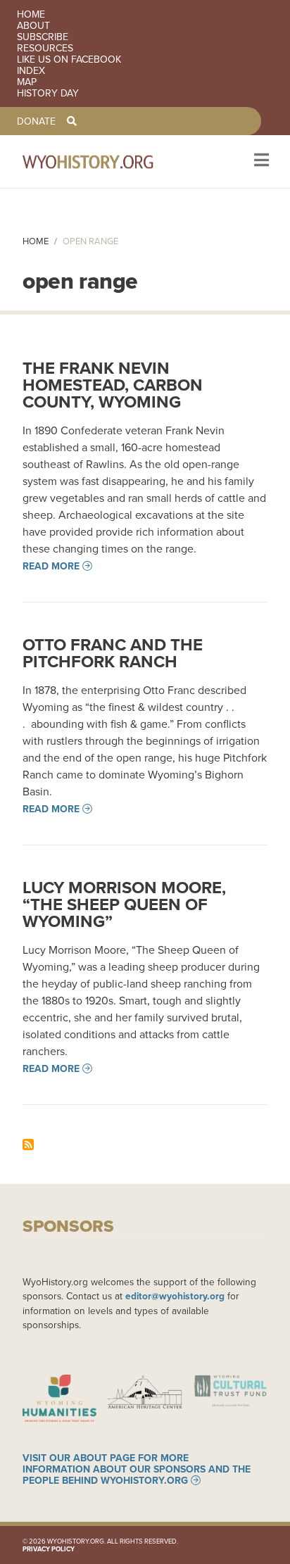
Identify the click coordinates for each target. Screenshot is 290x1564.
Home (31, 14)
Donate (36, 121)
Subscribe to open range (28, 1144)
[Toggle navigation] (260, 161)
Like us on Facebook (69, 59)
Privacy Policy (49, 1548)
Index (31, 70)
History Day (48, 93)
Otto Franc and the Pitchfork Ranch (113, 653)
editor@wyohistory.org (175, 1296)
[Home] (107, 161)
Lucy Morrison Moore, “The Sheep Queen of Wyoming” (124, 904)
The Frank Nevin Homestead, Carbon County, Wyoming (113, 384)
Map (27, 81)
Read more (51, 566)
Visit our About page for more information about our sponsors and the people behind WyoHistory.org (137, 1469)
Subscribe (42, 36)
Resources (45, 47)
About (33, 25)
